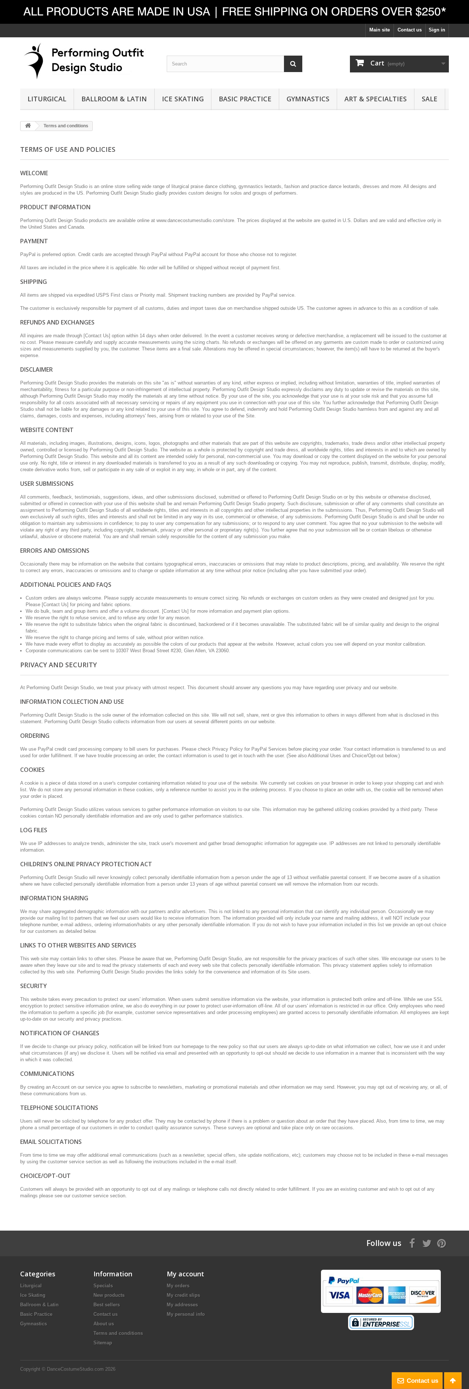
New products (109, 1295)
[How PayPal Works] (380, 1291)
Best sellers (106, 1304)
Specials (103, 1285)
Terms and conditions (118, 1333)
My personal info (186, 1314)
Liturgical (46, 98)
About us (103, 1323)
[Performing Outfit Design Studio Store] (88, 61)
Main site (379, 30)
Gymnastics (308, 98)
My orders (178, 1285)
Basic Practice (245, 98)
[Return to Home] (28, 126)
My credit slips (183, 1295)
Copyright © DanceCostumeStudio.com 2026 (67, 1369)
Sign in (437, 30)
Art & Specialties (375, 98)
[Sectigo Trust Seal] (381, 1322)
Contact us (410, 30)
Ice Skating (183, 98)
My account (185, 1273)
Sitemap (102, 1342)
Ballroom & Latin (114, 98)
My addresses (182, 1304)
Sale (429, 98)
